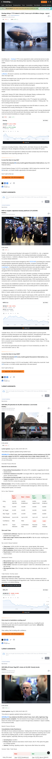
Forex (23, 5)
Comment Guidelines (6, 205)
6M (10, 131)
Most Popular (9, 5)
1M (8, 131)
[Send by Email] (14, 183)
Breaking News (17, 5)
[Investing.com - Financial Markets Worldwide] (8, 2)
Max (18, 131)
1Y (13, 131)
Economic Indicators (46, 5)
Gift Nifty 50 (5, 454)
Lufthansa (4, 74)
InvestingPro (5, 267)
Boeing (13, 59)
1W (6, 131)
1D (3, 131)
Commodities (29, 5)
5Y (15, 131)
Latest (2, 5)
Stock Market (37, 5)
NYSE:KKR (33, 261)
